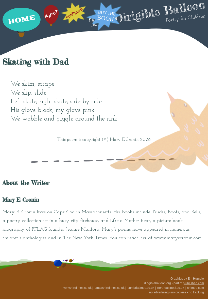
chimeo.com (195, 288)
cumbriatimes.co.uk (141, 288)
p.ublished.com (193, 283)
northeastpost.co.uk (170, 288)
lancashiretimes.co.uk (110, 288)
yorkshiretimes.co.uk (77, 288)
